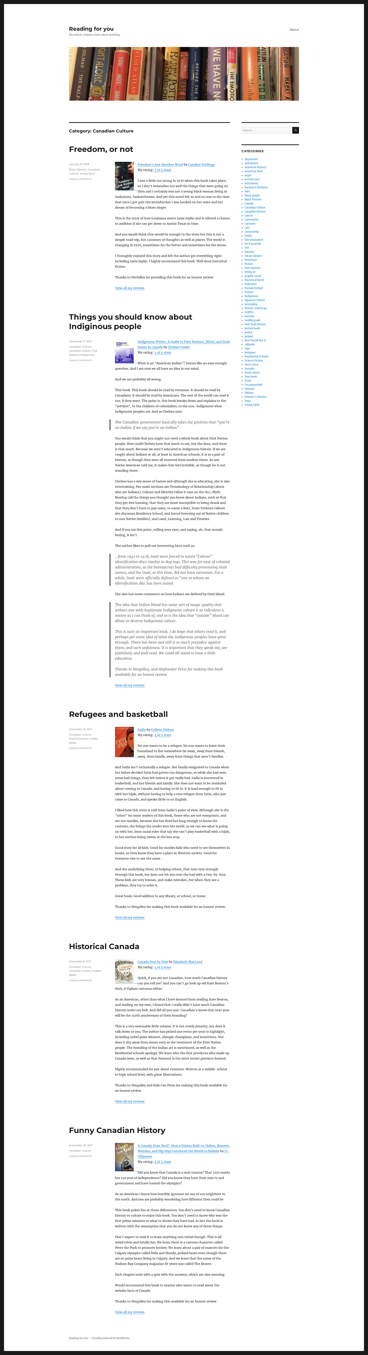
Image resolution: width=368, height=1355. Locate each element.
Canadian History (80, 350)
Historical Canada (104, 946)
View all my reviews (130, 288)
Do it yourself (253, 243)
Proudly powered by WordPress (111, 1338)
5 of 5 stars (162, 170)
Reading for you (91, 29)
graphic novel (253, 276)
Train (248, 380)
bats (247, 191)
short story (251, 364)
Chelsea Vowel (179, 347)
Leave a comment (80, 178)
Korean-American (256, 308)
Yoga (248, 400)
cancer (249, 215)
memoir (249, 316)
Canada (249, 203)
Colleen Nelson (162, 729)
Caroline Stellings (201, 164)
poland (249, 336)
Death (248, 235)
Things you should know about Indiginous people (130, 321)
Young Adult (87, 173)
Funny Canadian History (117, 1130)
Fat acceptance (254, 256)
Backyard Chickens (256, 187)
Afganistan (251, 159)
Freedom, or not (101, 149)
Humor (249, 292)
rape (247, 348)
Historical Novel (254, 280)
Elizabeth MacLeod (187, 962)
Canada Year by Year (153, 962)
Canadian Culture (80, 346)
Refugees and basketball (118, 714)
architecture (252, 179)
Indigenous (87, 354)
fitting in (250, 272)
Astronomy (251, 183)
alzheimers (251, 163)
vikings (249, 392)
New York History (255, 324)
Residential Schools (257, 356)
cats (247, 227)
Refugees (250, 352)
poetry (248, 332)
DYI (247, 247)
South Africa (252, 372)
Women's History (255, 396)
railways (250, 344)
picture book (252, 328)
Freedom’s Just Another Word (160, 164)
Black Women (78, 169)
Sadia (142, 729)
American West (254, 171)
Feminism (251, 260)
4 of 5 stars (162, 735)
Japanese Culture (255, 300)
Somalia (249, 368)
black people (252, 195)
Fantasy (249, 251)
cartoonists (252, 219)
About (294, 29)
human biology (254, 288)
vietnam (250, 388)
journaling (251, 304)
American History (255, 167)
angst (248, 175)
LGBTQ (249, 312)
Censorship (252, 231)
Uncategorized (253, 384)
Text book (251, 376)
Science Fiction (254, 360)
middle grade (252, 320)
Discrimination (78, 738)
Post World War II (255, 340)
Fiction (249, 264)
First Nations (252, 268)
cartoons (250, 223)
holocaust (251, 284)
